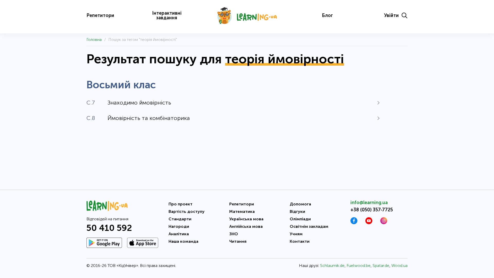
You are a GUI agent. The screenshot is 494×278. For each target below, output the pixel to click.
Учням (296, 233)
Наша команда (183, 241)
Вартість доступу (187, 211)
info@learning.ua (369, 202)
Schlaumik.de (332, 265)
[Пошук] (404, 15)
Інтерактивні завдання (167, 15)
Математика (242, 211)
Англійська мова (246, 226)
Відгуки (297, 211)
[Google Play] (104, 243)
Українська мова (246, 218)
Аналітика (179, 233)
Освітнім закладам (309, 226)
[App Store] (142, 243)
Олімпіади (300, 218)
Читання (237, 241)
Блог (327, 15)
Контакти (300, 241)
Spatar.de (381, 265)
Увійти (391, 15)
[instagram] (383, 222)
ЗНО (233, 233)
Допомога (300, 204)
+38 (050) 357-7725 (371, 209)
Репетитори (100, 15)
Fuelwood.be (358, 265)
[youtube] (368, 222)
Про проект (180, 204)
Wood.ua (399, 265)
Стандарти (180, 218)
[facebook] (353, 222)
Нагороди (179, 226)
